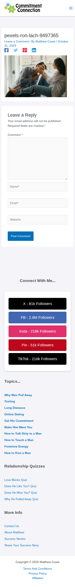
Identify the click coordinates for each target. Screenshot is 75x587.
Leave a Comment (16, 41)
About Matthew (14, 532)
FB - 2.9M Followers (37, 317)
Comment (15, 134)
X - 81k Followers (37, 304)
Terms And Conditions (37, 568)
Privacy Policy (38, 573)
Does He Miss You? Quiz (20, 492)
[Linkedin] (34, 50)
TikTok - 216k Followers (37, 359)
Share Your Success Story (21, 545)
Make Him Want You (18, 427)
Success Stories (14, 538)
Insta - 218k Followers (37, 331)
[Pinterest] (25, 50)
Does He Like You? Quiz (20, 486)
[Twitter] (16, 50)
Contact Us (11, 526)
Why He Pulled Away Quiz (21, 499)
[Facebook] (6, 50)
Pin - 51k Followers (38, 345)
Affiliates (37, 578)
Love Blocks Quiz (15, 480)
